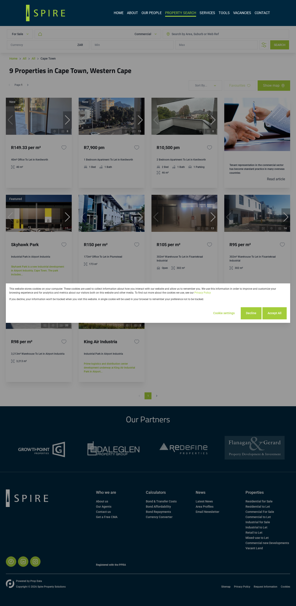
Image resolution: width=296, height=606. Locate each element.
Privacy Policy (202, 292)
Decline (251, 313)
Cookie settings (224, 313)
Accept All (274, 313)
